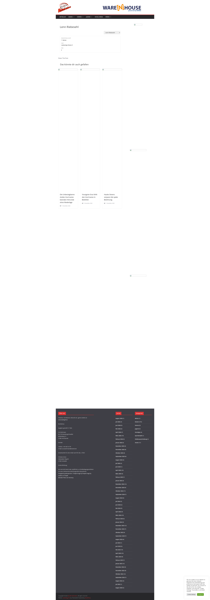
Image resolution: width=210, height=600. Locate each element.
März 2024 (118, 515)
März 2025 (118, 473)
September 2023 (120, 536)
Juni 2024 (118, 505)
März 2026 (118, 435)
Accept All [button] (200, 594)
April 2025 (118, 470)
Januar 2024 (119, 522)
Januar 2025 (119, 480)
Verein (107, 17)
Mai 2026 (118, 429)
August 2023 (119, 539)
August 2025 (119, 460)
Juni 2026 (118, 425)
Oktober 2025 (119, 453)
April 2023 (118, 553)
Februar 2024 (119, 518)
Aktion (137, 418)
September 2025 (120, 456)
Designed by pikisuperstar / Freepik (67, 473)
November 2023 (120, 529)
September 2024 (120, 494)
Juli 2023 (118, 543)
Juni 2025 (118, 467)
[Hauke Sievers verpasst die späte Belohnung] (112, 70)
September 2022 (120, 577)
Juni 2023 (118, 546)
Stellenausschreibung (141, 439)
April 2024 (118, 511)
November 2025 (120, 449)
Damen (70, 17)
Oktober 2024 (119, 491)
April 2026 (118, 432)
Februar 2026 (119, 439)
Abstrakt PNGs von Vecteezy (65, 477)
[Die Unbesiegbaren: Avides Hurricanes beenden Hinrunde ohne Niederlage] (68, 70)
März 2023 (118, 556)
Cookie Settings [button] (191, 594)
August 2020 (119, 588)
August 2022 (119, 581)
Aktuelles (63, 17)
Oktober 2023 (119, 532)
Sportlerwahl (138, 435)
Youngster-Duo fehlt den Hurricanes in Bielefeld (89, 197)
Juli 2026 (118, 422)
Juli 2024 (118, 501)
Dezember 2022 (120, 567)
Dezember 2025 (120, 446)
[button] (73, 17)
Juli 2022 (118, 584)
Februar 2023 (119, 560)
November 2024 (120, 487)
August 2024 (119, 498)
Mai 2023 (118, 550)
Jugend (88, 17)
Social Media (99, 17)
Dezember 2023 (120, 525)
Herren (79, 17)
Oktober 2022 (119, 574)
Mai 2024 (118, 508)
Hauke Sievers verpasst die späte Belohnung (111, 197)
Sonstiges (137, 432)
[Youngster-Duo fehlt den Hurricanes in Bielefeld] (90, 70)
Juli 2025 (118, 463)
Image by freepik (81, 473)
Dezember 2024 (120, 484)
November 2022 (120, 570)
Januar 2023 (119, 563)
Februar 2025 (119, 477)
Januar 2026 (119, 442)
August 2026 (119, 418)
